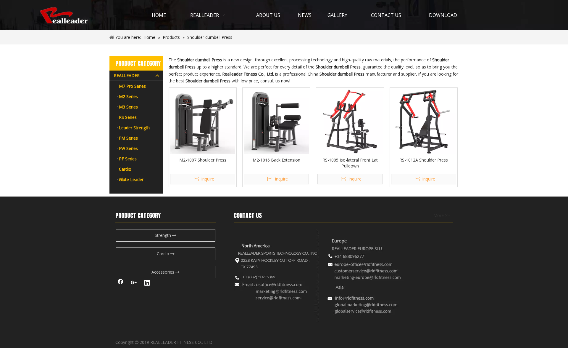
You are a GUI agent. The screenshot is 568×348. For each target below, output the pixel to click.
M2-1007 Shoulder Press (202, 160)
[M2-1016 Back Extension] (276, 121)
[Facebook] (120, 283)
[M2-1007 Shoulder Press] (202, 121)
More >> (441, 215)
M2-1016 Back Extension (276, 160)
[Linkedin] (147, 283)
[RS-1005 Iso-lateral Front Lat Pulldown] (350, 121)
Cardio (163, 253)
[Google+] (133, 283)
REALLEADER (127, 75)
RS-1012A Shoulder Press (423, 160)
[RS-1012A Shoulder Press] (423, 121)
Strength (163, 235)
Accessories (163, 272)
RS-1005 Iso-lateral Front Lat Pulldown (350, 163)
